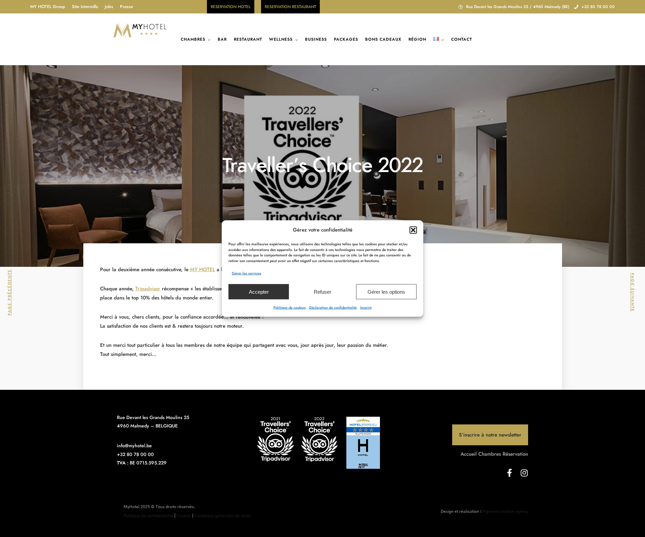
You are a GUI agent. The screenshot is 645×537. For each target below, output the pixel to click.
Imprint (366, 307)
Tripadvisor (147, 288)
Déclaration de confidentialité (333, 307)
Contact (461, 39)
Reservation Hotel (231, 7)
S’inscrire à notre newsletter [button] (490, 435)
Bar (222, 39)
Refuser (322, 291)
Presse (126, 6)
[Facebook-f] (509, 473)
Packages (346, 39)
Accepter (259, 291)
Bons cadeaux (383, 39)
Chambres (193, 39)
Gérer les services (246, 273)
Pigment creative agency (505, 511)
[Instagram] (524, 473)
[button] (413, 229)
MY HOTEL (202, 269)
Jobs (109, 6)
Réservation (515, 454)
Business (316, 39)
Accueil (469, 454)
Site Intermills (85, 6)
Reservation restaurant (290, 7)
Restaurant (248, 39)
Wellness (281, 39)
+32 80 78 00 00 (598, 7)
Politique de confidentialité (148, 516)
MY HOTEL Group (47, 6)
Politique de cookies (289, 307)
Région (417, 39)
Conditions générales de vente (222, 516)
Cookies (183, 516)
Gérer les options (386, 291)
